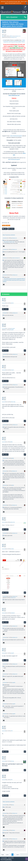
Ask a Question (11, 17)
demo (6, 3)
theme (4, 225)
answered (3, 328)
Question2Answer (8, 859)
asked (3, 36)
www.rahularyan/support (16, 135)
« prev (7, 854)
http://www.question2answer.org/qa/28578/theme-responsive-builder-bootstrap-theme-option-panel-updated (14, 280)
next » (17, 854)
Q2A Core (11, 36)
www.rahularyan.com (14, 95)
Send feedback (4, 857)
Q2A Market (9, 859)
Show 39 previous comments (9, 234)
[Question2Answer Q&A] (14, 11)
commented (5, 249)
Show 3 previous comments (8, 801)
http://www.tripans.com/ (9, 241)
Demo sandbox (11, 857)
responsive (8, 225)
